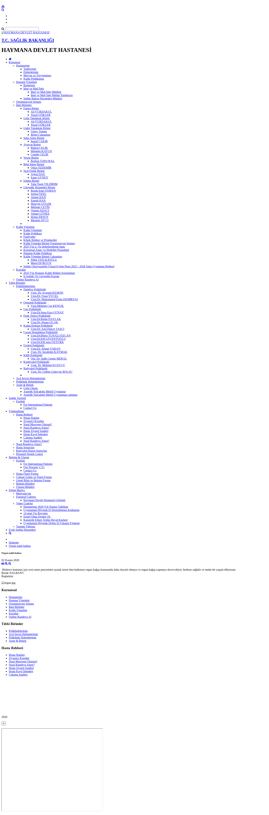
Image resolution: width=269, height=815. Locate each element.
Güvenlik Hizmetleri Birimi (39, 187)
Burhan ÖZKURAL (43, 161)
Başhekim (29, 85)
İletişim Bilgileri (25, 483)
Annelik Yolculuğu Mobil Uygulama (44, 391)
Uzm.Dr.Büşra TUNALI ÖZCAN (51, 335)
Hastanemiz (23, 65)
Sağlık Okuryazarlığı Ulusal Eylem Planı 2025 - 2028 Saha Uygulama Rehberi (68, 266)
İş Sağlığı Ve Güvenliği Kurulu (41, 276)
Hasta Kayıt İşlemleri (35, 434)
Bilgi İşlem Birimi (33, 164)
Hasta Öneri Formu (27, 473)
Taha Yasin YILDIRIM (44, 184)
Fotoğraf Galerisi (26, 496)
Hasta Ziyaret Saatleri (35, 431)
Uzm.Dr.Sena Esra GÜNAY (47, 312)
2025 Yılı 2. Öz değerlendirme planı (44, 246)
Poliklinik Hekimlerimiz (30, 381)
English (20, 401)
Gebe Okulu (30, 388)
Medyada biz (23, 493)
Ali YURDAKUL (41, 111)
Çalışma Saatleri (32, 437)
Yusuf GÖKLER (41, 115)
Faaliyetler (29, 236)
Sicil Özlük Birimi (33, 170)
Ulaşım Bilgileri (25, 487)
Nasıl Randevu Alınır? (36, 427)
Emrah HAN (38, 200)
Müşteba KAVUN (41, 151)
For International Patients (37, 404)
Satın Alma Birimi (33, 138)
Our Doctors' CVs (33, 467)
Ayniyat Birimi (32, 144)
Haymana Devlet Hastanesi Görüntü (44, 500)
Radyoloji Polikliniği (35, 368)
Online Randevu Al (27, 279)
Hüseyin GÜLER (41, 203)
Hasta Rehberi (24, 414)
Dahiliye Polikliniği (34, 289)
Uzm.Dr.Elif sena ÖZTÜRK (47, 342)
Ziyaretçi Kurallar (33, 421)
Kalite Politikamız (33, 78)
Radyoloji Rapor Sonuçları (31, 450)
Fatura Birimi (31, 108)
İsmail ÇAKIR (39, 141)
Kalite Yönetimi (25, 226)
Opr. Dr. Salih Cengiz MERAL (49, 358)
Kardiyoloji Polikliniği (36, 361)
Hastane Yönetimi (26, 82)
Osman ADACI (40, 210)
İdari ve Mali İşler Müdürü (46, 91)
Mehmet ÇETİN (40, 207)
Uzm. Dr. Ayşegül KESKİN (47, 292)
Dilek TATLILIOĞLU (44, 259)
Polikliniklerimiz (25, 286)
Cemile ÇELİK (39, 154)
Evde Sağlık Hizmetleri (22, 529)
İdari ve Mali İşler (33, 88)
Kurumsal (14, 62)
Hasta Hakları (31, 417)
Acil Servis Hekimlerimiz (30, 378)
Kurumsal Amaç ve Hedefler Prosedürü (46, 249)
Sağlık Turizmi (17, 398)
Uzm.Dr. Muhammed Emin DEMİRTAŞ (54, 299)
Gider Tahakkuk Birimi (36, 128)
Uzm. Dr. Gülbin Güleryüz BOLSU (51, 371)
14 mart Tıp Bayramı (35, 513)
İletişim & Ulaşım (19, 457)
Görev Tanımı (39, 131)
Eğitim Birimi (31, 180)
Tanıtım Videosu (25, 526)
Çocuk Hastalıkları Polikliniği (40, 332)
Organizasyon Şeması (28, 101)
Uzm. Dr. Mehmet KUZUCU (48, 365)
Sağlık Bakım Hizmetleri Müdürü (42, 98)
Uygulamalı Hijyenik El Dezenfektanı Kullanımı (51, 510)
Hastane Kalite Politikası (37, 253)
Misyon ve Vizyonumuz (37, 75)
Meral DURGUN (41, 263)
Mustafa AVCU (40, 220)
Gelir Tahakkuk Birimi (36, 118)
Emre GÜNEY (39, 177)
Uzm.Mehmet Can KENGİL (47, 305)
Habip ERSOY (39, 217)
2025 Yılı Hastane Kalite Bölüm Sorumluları (49, 273)
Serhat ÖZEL (38, 194)
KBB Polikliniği (32, 355)
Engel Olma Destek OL (37, 516)
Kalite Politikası (32, 233)
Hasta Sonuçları (25, 447)
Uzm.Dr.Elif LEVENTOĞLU (48, 338)
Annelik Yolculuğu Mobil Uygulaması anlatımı (50, 394)
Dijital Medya (17, 490)
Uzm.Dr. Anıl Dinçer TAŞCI (47, 328)
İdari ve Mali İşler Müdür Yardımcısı (52, 95)
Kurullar (21, 269)
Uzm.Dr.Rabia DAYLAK (46, 319)
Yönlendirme (16, 411)
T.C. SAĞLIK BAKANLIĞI (27, 40)
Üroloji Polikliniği (33, 345)
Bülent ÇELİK (39, 147)
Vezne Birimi (31, 157)
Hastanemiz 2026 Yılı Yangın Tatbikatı (45, 506)
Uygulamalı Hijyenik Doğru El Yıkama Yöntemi (51, 523)
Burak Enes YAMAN (43, 190)
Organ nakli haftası (20, 545)
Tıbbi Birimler (17, 282)
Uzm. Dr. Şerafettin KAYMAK (49, 352)
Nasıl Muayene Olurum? (37, 424)
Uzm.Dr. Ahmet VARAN (45, 348)
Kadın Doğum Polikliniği (38, 325)
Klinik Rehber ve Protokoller (40, 240)
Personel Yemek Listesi (29, 454)
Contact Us (29, 408)
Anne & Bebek (25, 384)
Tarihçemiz (29, 68)
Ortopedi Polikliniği (34, 302)
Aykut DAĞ (38, 174)
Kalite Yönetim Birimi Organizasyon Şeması (49, 243)
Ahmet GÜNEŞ (40, 213)
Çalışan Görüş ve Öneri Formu (34, 477)
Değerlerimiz (30, 72)
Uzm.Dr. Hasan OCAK (44, 322)
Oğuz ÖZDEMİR (41, 167)
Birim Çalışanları (40, 134)
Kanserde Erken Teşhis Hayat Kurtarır (45, 519)
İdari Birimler (24, 105)
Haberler (14, 542)
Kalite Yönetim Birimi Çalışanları (42, 256)
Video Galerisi (24, 503)
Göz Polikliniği (32, 309)
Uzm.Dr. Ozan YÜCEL (44, 296)
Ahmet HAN (38, 197)
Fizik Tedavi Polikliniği (37, 315)
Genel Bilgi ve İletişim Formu (33, 480)
